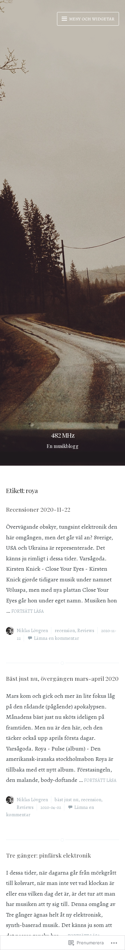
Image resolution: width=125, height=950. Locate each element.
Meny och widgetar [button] (91, 19)
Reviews (85, 630)
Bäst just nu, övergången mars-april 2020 (62, 678)
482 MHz (62, 435)
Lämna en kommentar (56, 638)
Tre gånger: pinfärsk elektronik (48, 855)
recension (65, 630)
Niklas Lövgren (32, 630)
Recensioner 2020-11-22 (38, 509)
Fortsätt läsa (27, 611)
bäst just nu (67, 799)
